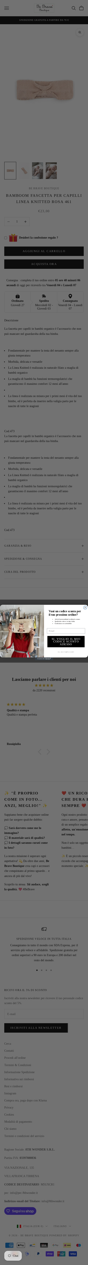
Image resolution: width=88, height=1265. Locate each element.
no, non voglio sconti (66, 652)
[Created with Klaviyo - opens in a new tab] (44, 658)
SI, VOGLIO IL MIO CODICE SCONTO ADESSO (66, 641)
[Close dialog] (85, 607)
